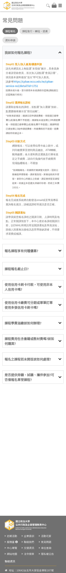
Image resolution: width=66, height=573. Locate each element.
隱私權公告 (47, 554)
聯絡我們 (29, 542)
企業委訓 (29, 536)
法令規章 (29, 554)
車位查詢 (46, 548)
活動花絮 (46, 536)
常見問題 (46, 542)
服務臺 (11, 542)
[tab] (33, 52)
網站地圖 (12, 554)
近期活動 (12, 536)
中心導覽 (12, 548)
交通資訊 (29, 548)
